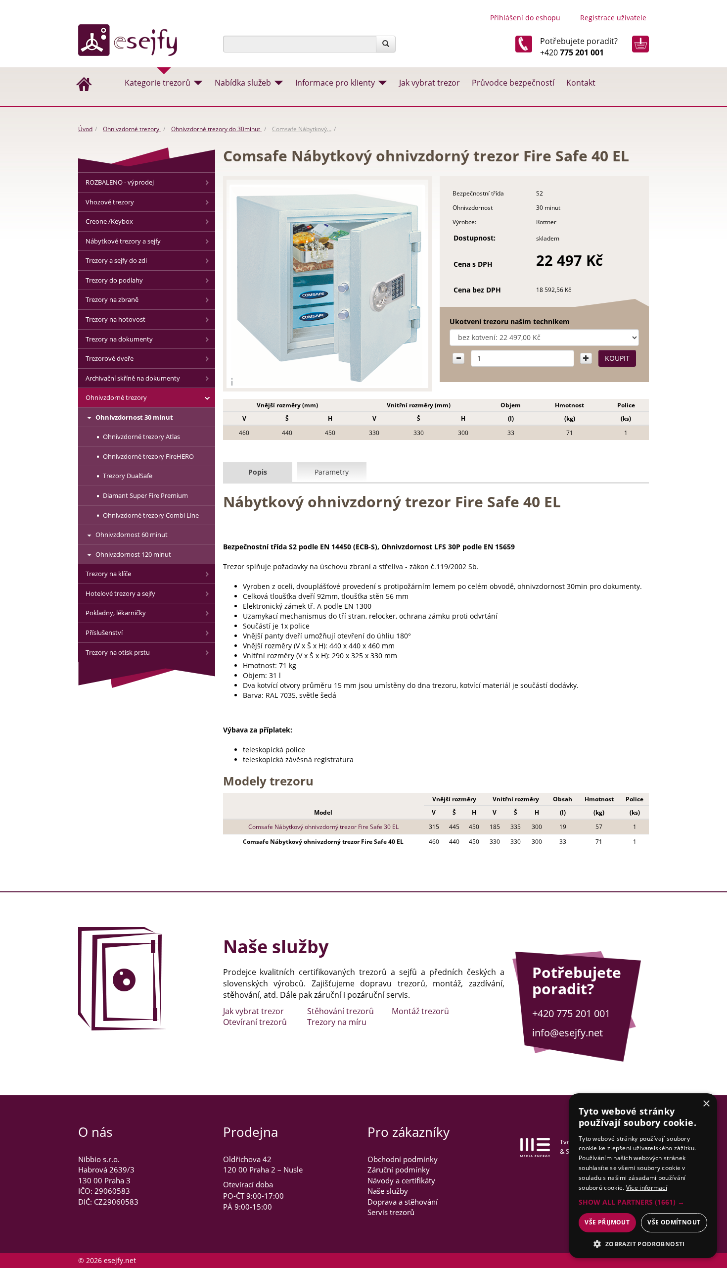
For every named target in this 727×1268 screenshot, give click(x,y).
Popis (257, 472)
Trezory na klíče (108, 573)
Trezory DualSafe (127, 475)
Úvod (85, 129)
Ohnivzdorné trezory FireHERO (148, 456)
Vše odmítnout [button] (673, 1222)
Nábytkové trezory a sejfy (123, 241)
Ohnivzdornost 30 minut (134, 417)
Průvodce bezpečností (513, 82)
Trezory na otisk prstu (118, 652)
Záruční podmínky (398, 1169)
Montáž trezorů (420, 1011)
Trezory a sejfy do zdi (116, 260)
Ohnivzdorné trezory (132, 129)
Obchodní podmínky (402, 1159)
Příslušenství (104, 632)
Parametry (332, 472)
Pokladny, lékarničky (116, 612)
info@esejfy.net (567, 1032)
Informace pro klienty (335, 82)
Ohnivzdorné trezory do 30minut (216, 129)
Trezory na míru (336, 1022)
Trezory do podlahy (114, 280)
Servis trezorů (390, 1212)
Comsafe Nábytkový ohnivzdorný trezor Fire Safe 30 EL (323, 827)
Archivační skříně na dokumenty (133, 378)
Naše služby (387, 1191)
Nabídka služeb (243, 82)
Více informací (646, 1187)
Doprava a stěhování (402, 1202)
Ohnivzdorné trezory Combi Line (151, 515)
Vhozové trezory (110, 201)
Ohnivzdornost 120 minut (133, 554)
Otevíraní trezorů (255, 1022)
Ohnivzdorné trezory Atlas (141, 436)
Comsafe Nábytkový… (301, 129)
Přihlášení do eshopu (525, 17)
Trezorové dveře (110, 358)
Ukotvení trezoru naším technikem (510, 321)
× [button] (706, 1104)
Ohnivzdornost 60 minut (131, 534)
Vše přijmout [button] (607, 1222)
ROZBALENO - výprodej (120, 182)
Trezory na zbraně (112, 299)
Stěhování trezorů (340, 1011)
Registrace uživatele (613, 17)
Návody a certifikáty (401, 1180)
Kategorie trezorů (157, 82)
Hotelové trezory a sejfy (120, 593)
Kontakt (580, 82)
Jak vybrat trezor (429, 82)
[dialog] (643, 1175)
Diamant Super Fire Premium (145, 495)
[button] (643, 1202)
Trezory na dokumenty (119, 339)
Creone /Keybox (109, 221)
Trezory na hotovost (115, 319)
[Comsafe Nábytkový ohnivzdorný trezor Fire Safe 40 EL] (328, 286)
